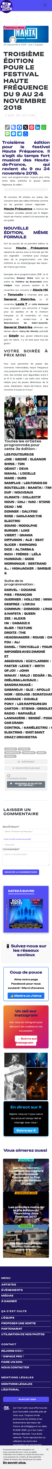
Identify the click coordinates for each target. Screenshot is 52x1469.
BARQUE (44, 568)
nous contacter (15, 1367)
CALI (21, 501)
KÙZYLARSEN (37, 661)
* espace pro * (12, 1356)
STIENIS (28, 708)
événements (12, 1290)
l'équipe (7, 1317)
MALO (25, 675)
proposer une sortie (18, 1323)
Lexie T (21, 304)
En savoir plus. (14, 1462)
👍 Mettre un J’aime (26, 995)
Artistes (8, 1284)
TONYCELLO (29, 646)
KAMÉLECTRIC (36, 727)
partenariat (11, 1328)
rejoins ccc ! (12, 1350)
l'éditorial (10, 1389)
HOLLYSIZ (32, 599)
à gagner (9, 1301)
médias (7, 1295)
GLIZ (29, 689)
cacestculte (12, 753)
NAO (32, 501)
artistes (23, 749)
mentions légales (16, 1384)
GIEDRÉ (21, 459)
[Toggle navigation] (45, 5)
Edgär (14, 335)
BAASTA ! (35, 487)
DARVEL (11, 589)
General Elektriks (18, 327)
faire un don (11, 1362)
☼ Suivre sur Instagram (26, 1040)
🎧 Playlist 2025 (26, 1399)
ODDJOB (23, 694)
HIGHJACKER (23, 568)
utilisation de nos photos (23, 1334)
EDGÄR (39, 675)
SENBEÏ (34, 718)
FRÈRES (22, 554)
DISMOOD (32, 608)
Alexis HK (10, 749)
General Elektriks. (20, 299)
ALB (28, 539)
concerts (28, 753)
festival (10, 756)
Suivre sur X (26, 1130)
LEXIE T (25, 665)
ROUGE (38, 637)
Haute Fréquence (18, 208)
